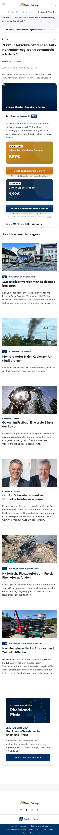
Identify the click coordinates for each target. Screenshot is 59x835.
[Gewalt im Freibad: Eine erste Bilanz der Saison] (29, 399)
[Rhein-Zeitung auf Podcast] (37, 809)
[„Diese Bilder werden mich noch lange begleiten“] (29, 256)
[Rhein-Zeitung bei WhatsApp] (20, 809)
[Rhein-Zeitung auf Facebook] (26, 809)
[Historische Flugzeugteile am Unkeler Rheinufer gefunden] (29, 548)
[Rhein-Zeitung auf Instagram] (32, 809)
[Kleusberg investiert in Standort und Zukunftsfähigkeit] (29, 623)
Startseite (6, 17)
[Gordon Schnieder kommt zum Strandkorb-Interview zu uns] (29, 472)
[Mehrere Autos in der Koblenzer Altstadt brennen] (29, 331)
